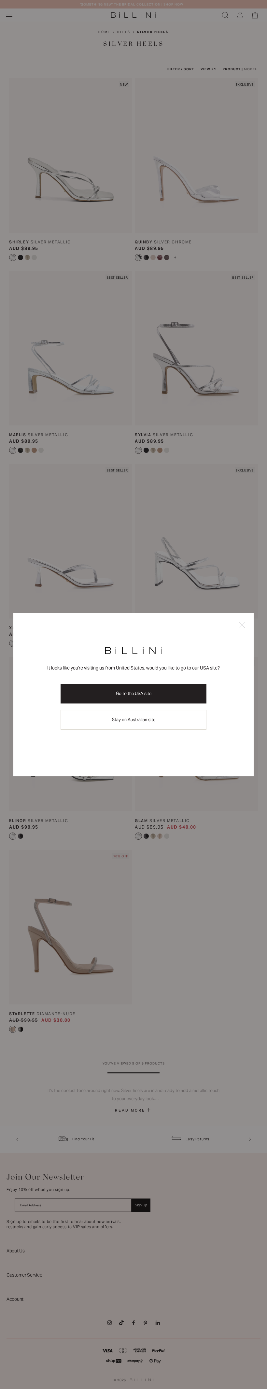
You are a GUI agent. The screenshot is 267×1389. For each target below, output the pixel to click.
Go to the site (133, 693)
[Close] (242, 625)
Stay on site (133, 719)
